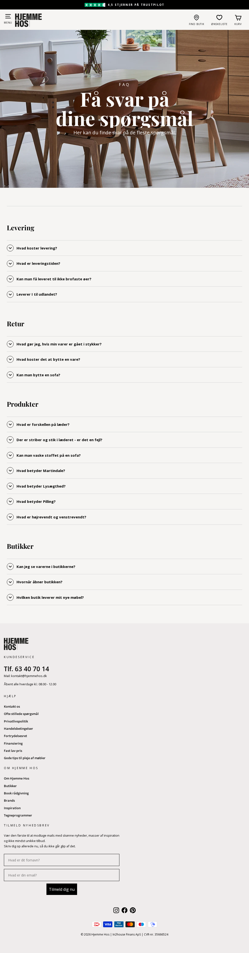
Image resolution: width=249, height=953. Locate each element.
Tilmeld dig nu (62, 889)
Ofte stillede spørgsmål (21, 714)
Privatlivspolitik (16, 721)
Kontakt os (12, 706)
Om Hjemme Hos (16, 778)
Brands (9, 800)
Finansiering (13, 743)
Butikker (10, 786)
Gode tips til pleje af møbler (24, 758)
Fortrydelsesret (15, 736)
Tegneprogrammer (18, 815)
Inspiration (12, 808)
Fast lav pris (13, 750)
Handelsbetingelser (18, 728)
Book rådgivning (16, 793)
